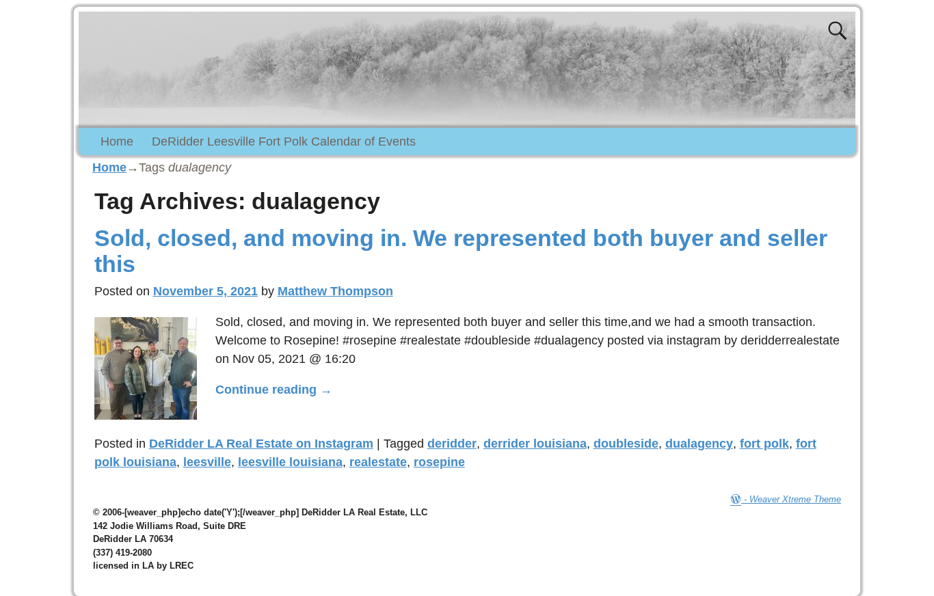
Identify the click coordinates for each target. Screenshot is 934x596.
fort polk (764, 443)
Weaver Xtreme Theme (795, 499)
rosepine (439, 462)
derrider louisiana (535, 443)
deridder (452, 443)
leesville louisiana (290, 462)
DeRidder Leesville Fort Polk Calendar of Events (284, 141)
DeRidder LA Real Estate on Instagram (261, 443)
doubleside (625, 443)
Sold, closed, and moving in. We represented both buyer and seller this (460, 250)
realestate (378, 462)
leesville (207, 462)
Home (117, 141)
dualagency (699, 443)
